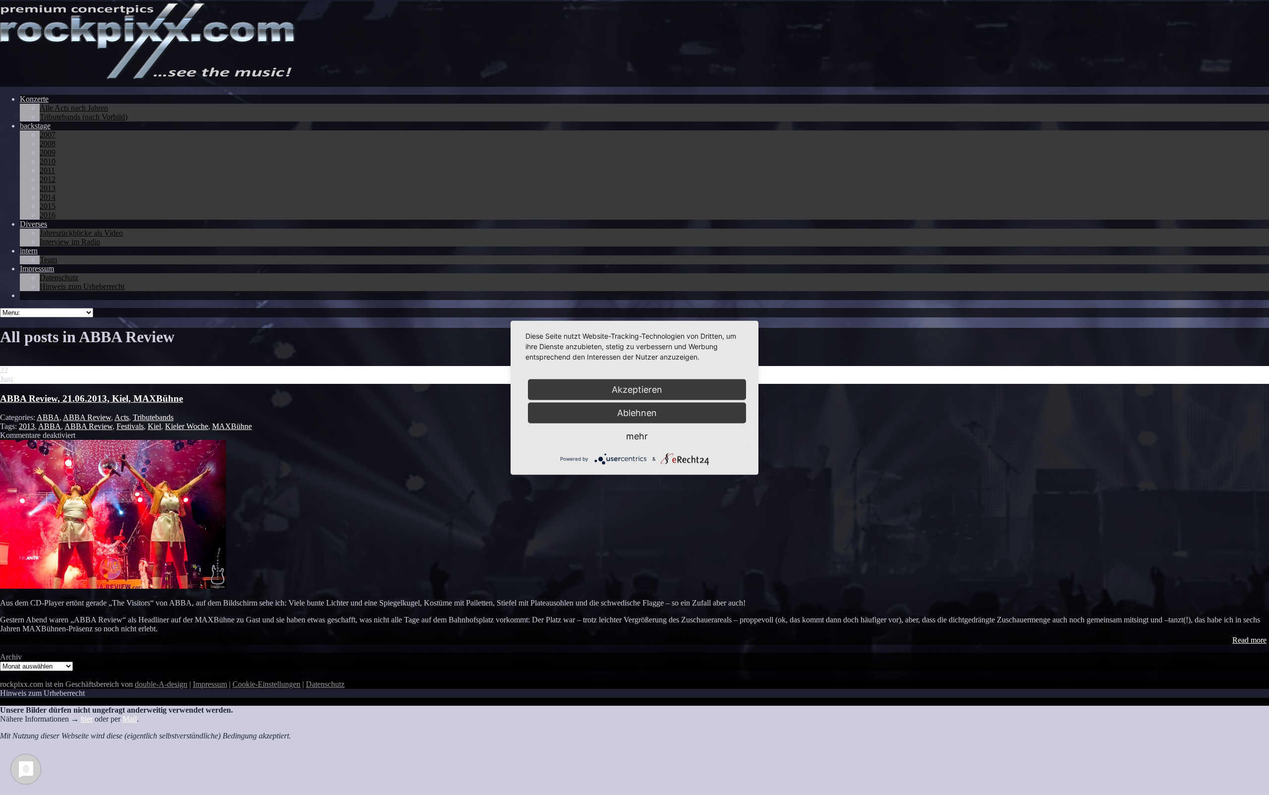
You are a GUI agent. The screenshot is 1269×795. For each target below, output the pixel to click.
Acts (122, 417)
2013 (27, 426)
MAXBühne (232, 426)
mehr (637, 435)
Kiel (154, 426)
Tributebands (153, 417)
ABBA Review (87, 417)
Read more (1249, 640)
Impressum (210, 684)
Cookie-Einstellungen (266, 684)
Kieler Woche (186, 426)
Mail (129, 719)
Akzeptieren (637, 389)
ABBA (48, 417)
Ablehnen (637, 412)
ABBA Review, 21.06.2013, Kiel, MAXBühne (91, 398)
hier (87, 719)
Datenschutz (325, 684)
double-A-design (161, 684)
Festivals (130, 426)
